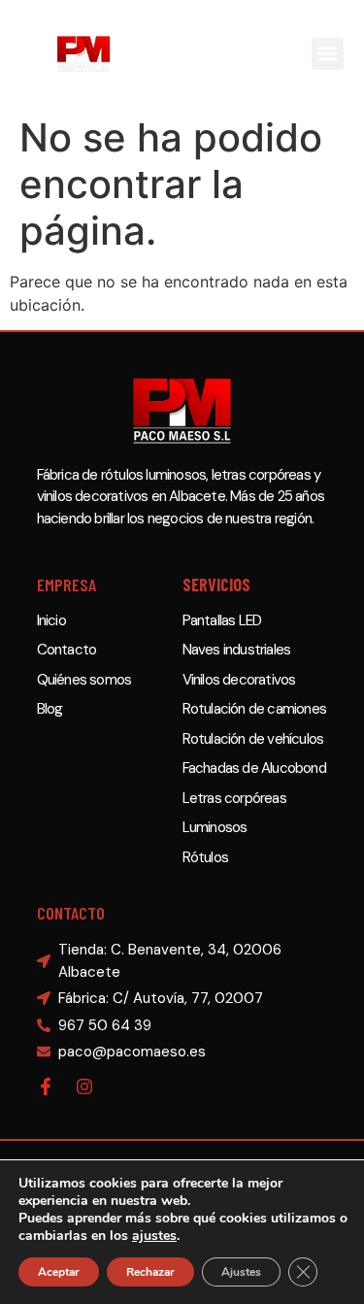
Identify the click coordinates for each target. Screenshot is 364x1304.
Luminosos (215, 827)
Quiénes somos (84, 679)
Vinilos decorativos (239, 679)
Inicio (51, 620)
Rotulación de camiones (254, 709)
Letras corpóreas (234, 798)
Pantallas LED (222, 620)
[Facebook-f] (45, 1086)
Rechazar (150, 1272)
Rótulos (205, 857)
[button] (328, 54)
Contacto (67, 649)
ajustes (154, 1236)
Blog (50, 709)
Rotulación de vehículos (253, 739)
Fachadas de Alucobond (254, 768)
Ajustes (241, 1272)
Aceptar (59, 1272)
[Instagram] (84, 1086)
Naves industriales (236, 649)
